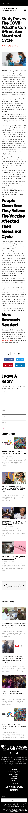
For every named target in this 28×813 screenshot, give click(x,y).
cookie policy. (16, 810)
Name (4, 410)
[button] (25, 10)
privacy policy (5, 810)
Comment (5, 391)
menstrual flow (7, 340)
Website (4, 422)
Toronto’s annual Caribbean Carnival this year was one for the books (14, 453)
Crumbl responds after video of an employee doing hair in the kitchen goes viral (13, 558)
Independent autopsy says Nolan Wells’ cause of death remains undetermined (14, 523)
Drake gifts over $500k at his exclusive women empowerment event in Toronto (13, 693)
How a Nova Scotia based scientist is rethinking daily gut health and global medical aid (14, 625)
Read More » (4, 468)
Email (3, 416)
